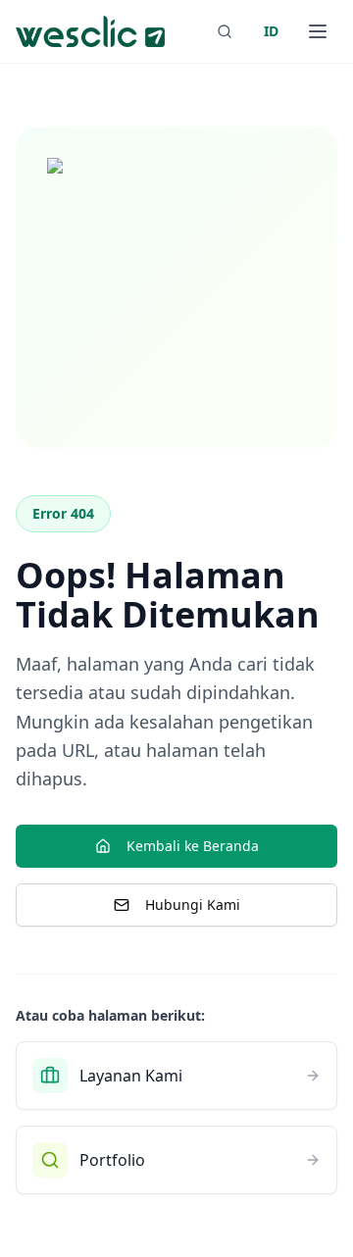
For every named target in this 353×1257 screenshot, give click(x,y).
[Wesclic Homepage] (90, 31)
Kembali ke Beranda (192, 845)
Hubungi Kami (192, 904)
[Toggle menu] (317, 31)
